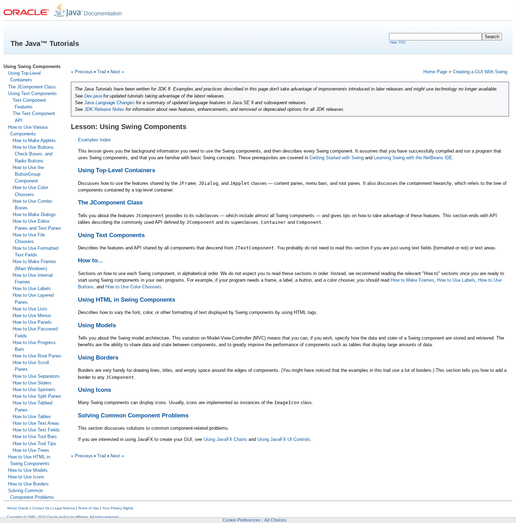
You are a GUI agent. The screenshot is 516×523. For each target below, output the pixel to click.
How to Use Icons (26, 477)
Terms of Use (88, 508)
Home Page (435, 71)
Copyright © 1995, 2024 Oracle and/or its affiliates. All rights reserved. (63, 517)
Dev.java (93, 96)
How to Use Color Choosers (133, 286)
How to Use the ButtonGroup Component (28, 174)
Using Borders (98, 357)
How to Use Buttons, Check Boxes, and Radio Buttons (34, 154)
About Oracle (17, 508)
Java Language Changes (109, 102)
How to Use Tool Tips (34, 443)
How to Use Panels (32, 322)
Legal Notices (64, 508)
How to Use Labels (32, 288)
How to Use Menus (32, 315)
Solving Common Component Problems (133, 415)
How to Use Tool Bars (35, 436)
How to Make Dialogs (34, 214)
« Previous (82, 71)
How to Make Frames (412, 280)
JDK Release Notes (104, 109)
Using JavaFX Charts (225, 439)
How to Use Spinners (34, 389)
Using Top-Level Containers (116, 170)
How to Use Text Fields (36, 430)
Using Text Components (32, 93)
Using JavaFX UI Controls (283, 439)
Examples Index (94, 139)
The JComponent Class (32, 86)
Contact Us (40, 508)
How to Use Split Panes (37, 396)
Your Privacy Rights (117, 508)
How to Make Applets (34, 140)
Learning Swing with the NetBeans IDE (413, 157)
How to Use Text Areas (36, 423)
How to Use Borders (28, 484)
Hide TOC (398, 42)
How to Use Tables (32, 416)
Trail (101, 71)
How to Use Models (28, 470)
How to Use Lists (30, 308)
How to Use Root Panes (37, 355)
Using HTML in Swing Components (126, 299)
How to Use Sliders (32, 382)
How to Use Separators (36, 376)
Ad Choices (275, 520)
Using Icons (94, 390)
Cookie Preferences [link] (241, 520)
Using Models (97, 325)
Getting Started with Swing (337, 157)
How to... (90, 260)
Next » (117, 71)
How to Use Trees (31, 450)
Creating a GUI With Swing (480, 71)
